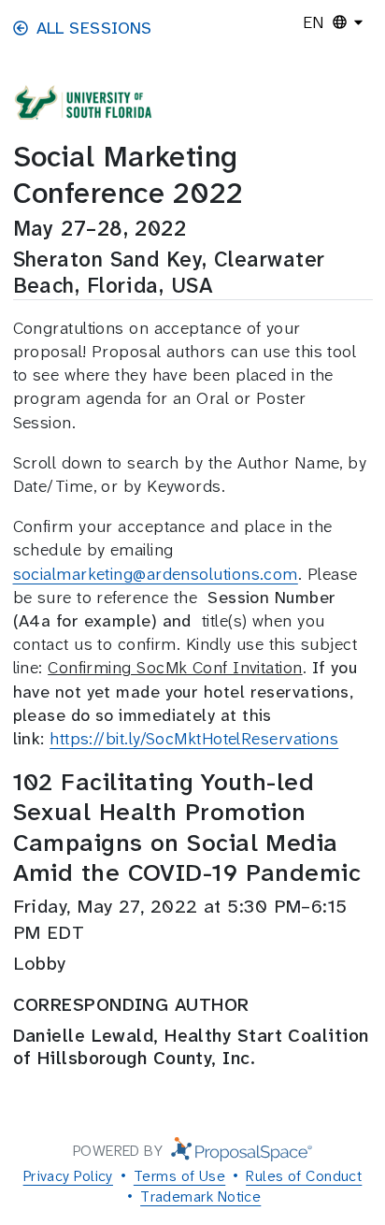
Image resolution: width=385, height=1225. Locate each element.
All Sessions (94, 28)
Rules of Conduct (304, 1176)
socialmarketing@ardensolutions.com (155, 574)
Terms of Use (179, 1176)
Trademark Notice (200, 1196)
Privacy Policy (68, 1176)
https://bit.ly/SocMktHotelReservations (194, 739)
